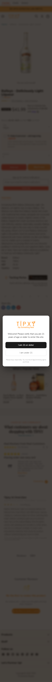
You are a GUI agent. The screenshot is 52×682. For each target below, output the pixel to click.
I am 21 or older (26, 345)
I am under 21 (26, 352)
